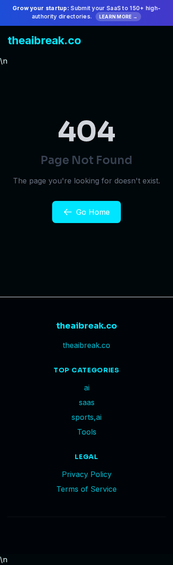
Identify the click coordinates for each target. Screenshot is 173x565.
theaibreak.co (44, 40)
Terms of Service (86, 489)
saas (87, 402)
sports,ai (86, 417)
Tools (86, 431)
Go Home (93, 212)
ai (86, 387)
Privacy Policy (87, 474)
